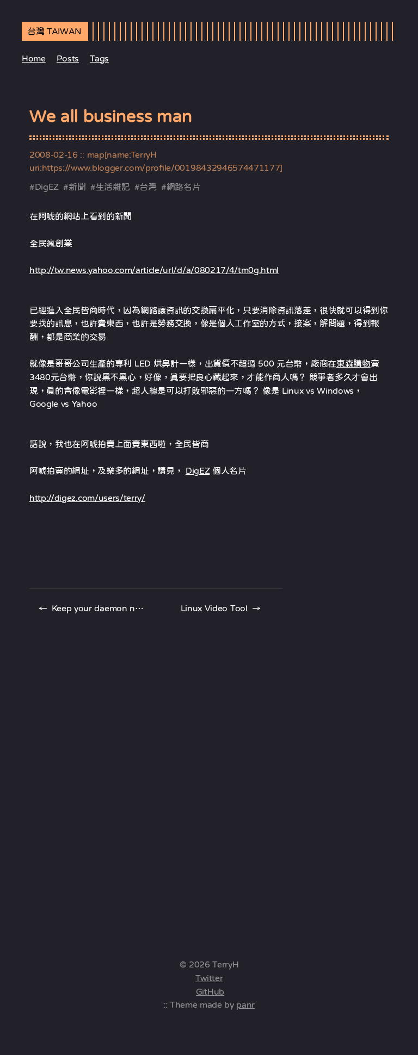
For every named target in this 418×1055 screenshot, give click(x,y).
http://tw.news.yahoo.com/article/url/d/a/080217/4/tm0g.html (154, 269)
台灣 (147, 186)
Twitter (209, 977)
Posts (68, 58)
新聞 (77, 186)
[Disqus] (209, 769)
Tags (99, 58)
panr (245, 1004)
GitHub (210, 991)
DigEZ (47, 186)
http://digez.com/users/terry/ (87, 497)
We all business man (110, 116)
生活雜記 (113, 186)
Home (34, 58)
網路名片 (184, 186)
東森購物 (353, 363)
